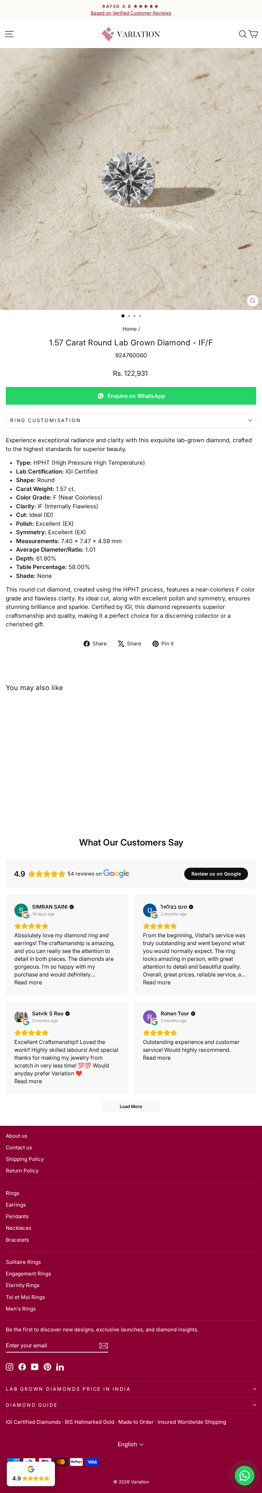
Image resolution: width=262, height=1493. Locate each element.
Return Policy (22, 1170)
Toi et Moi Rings (25, 1297)
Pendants (17, 1216)
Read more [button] (28, 982)
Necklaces (18, 1228)
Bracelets (17, 1240)
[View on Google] (21, 910)
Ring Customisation (45, 420)
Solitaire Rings (23, 1262)
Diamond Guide (31, 1405)
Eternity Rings (23, 1285)
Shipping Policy (25, 1159)
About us (16, 1136)
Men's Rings (21, 1308)
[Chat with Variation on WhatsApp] (244, 1475)
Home (129, 329)
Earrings (16, 1204)
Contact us (19, 1147)
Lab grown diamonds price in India (68, 1389)
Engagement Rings (28, 1273)
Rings (12, 1193)
